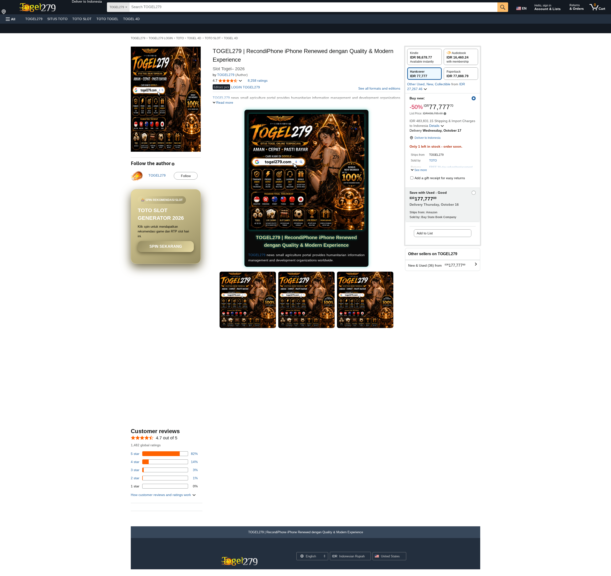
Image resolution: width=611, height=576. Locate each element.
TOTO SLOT (82, 19)
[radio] (424, 57)
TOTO (180, 38)
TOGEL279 (33, 19)
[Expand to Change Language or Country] (324, 556)
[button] (87, 1)
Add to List (425, 233)
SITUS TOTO (57, 19)
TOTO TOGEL (107, 19)
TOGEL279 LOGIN (161, 38)
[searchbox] (313, 7)
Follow (186, 176)
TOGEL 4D (131, 19)
